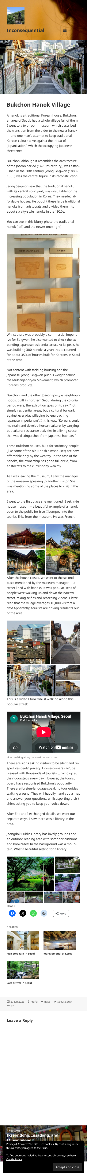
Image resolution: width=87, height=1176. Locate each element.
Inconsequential (25, 30)
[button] (43, 283)
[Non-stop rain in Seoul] (23, 940)
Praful (34, 1001)
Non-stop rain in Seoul (21, 953)
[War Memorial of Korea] (60, 940)
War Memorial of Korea (58, 953)
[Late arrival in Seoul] (23, 970)
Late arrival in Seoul (19, 983)
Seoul (60, 1001)
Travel (47, 1001)
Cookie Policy (14, 1159)
